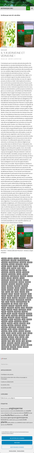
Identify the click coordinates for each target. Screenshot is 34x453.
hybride (13, 301)
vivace (9, 348)
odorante (14, 315)
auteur (15, 266)
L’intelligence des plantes (7, 374)
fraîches (17, 293)
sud (9, 341)
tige (13, 341)
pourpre (10, 323)
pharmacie (17, 319)
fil (12, 291)
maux (9, 313)
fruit (29, 293)
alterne (2, 408)
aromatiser (19, 264)
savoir (4, 335)
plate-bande (18, 321)
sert (17, 337)
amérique (23, 258)
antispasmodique (13, 262)
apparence (23, 262)
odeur (8, 315)
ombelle (4, 317)
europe (17, 287)
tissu (4, 424)
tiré (23, 341)
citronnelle (12, 274)
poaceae (25, 321)
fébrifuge (29, 289)
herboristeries (20, 299)
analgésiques (5, 260)
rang (9, 329)
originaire (11, 317)
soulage (18, 339)
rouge (8, 333)
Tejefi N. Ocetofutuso (15, 59)
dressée (26, 284)
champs (19, 272)
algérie (10, 258)
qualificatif (21, 327)
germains (23, 295)
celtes (24, 270)
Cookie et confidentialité (7, 381)
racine (15, 422)
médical (15, 313)
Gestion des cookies (17, 447)
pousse (16, 323)
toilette (29, 341)
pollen (9, 422)
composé (6, 413)
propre (24, 325)
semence (19, 422)
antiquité (4, 262)
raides (27, 327)
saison (19, 333)
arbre (14, 411)
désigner (28, 282)
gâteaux (10, 295)
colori (19, 274)
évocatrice (24, 287)
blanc (3, 268)
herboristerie (10, 299)
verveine (26, 346)
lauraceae (29, 307)
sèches (15, 335)
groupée (15, 297)
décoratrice (5, 280)
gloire (3, 297)
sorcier (12, 339)
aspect (4, 266)
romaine (21, 331)
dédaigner (19, 280)
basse (27, 266)
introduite (19, 305)
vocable (15, 348)
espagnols (24, 285)
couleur (30, 276)
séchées (10, 335)
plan (23, 319)
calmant (12, 270)
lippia (3, 309)
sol (27, 337)
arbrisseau (5, 264)
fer (3, 291)
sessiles (22, 337)
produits (10, 325)
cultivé (22, 278)
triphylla (10, 343)
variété (9, 345)
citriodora (26, 272)
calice (24, 411)
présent (4, 325)
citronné (4, 274)
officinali (29, 315)
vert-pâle (13, 346)
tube (6, 424)
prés (28, 323)
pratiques (22, 323)
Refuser (17, 442)
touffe (4, 343)
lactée (4, 307)
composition (5, 276)
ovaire (21, 419)
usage (3, 345)
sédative (4, 337)
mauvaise (24, 311)
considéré (23, 276)
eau (18, 413)
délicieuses (5, 282)
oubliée (18, 317)
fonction (4, 293)
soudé (27, 422)
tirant (18, 341)
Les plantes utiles (5, 384)
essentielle (10, 287)
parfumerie (5, 319)
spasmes (25, 339)
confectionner (14, 276)
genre (10, 417)
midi (3, 315)
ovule (25, 420)
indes (25, 303)
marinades (17, 311)
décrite (12, 280)
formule (22, 415)
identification (5, 303)
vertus (19, 346)
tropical (17, 343)
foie (28, 291)
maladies (10, 311)
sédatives (11, 337)
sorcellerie (5, 339)
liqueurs (9, 309)
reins (10, 331)
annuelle (13, 260)
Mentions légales (12, 451)
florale (22, 291)
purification (12, 327)
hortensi (28, 299)
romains (28, 331)
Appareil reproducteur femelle (7, 410)
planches (4, 321)
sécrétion (21, 335)
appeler (30, 262)
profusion (17, 325)
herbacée (29, 297)
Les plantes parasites (6, 387)
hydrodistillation (21, 301)
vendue (23, 345)
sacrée (14, 333)
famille (22, 289)
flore (19, 415)
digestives (11, 284)
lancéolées (10, 307)
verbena (29, 345)
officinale (22, 315)
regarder (4, 331)
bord (23, 268)
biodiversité (19, 411)
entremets (17, 285)
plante (11, 321)
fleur (16, 291)
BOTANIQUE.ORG (7, 8)
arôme (26, 264)
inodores (11, 305)
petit (11, 319)
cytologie (15, 413)
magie (29, 309)
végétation (16, 345)
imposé (16, 303)
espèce (3, 287)
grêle (9, 297)
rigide (15, 331)
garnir (4, 295)
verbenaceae (5, 346)
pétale (12, 422)
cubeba (9, 278)
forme (10, 293)
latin (23, 307)
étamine (9, 424)
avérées (21, 266)
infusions (4, 305)
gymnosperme (22, 417)
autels (9, 266)
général (16, 295)
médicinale (22, 313)
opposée (17, 419)
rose (3, 333)
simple (24, 422)
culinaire (15, 278)
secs (28, 335)
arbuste (12, 264)
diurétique (19, 284)
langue (17, 307)
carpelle (28, 411)
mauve (4, 313)
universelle (25, 343)
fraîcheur (23, 293)
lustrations (22, 309)
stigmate (31, 422)
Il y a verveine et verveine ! (13, 54)
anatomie (7, 408)
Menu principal (32, 8)
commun (25, 274)
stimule (4, 341)
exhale (4, 289)
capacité (19, 270)
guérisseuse (22, 297)
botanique (5, 270)
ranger (15, 329)
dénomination (13, 282)
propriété (4, 327)
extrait (16, 289)
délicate (26, 280)
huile (7, 301)
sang (25, 333)
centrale (12, 272)
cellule (2, 413)
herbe (3, 299)
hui (3, 301)
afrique (4, 258)
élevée (3, 285)
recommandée (22, 329)
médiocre (29, 313)
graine (14, 417)
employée (10, 285)
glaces (29, 295)
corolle (10, 413)
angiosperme (16, 408)
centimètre (5, 272)
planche (29, 319)
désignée (21, 282)
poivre (4, 323)
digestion (4, 284)
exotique (10, 289)
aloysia (16, 258)
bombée (14, 268)
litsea (15, 309)
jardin (25, 305)
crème (3, 278)
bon (19, 268)
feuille (7, 291)
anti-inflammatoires (23, 260)
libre (8, 419)
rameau (4, 329)
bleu (9, 268)
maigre (4, 311)
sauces (30, 333)
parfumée (24, 317)
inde (21, 303)
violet (3, 348)
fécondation (4, 417)
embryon (21, 413)
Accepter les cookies (17, 438)
